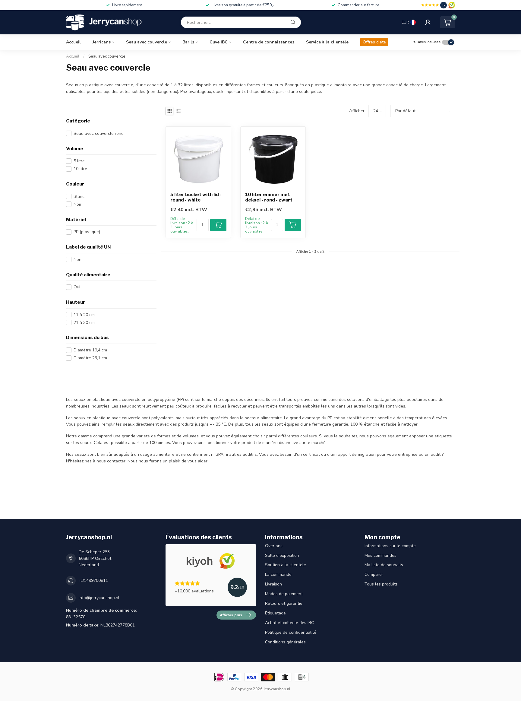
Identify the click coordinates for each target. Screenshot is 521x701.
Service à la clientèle (327, 42)
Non (77, 259)
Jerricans (102, 42)
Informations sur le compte (390, 546)
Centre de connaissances (268, 42)
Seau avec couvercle (146, 42)
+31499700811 (93, 580)
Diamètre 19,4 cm (90, 350)
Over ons (274, 546)
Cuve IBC (219, 42)
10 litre (80, 169)
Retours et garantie (283, 603)
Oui (77, 287)
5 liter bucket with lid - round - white (196, 197)
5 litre (79, 161)
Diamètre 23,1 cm (90, 358)
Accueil (73, 42)
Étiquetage (275, 613)
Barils (188, 42)
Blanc (79, 196)
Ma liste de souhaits (384, 565)
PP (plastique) (87, 232)
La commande (278, 574)
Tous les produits (381, 584)
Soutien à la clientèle (285, 565)
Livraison (273, 584)
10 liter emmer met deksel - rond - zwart (268, 197)
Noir (77, 204)
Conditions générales (285, 642)
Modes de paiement (284, 594)
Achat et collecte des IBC (289, 623)
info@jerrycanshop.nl (99, 598)
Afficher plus (231, 615)
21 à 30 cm (84, 322)
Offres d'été (374, 42)
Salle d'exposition (282, 555)
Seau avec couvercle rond (99, 133)
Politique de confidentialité (290, 632)
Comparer (374, 574)
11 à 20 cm (84, 314)
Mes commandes (380, 555)
